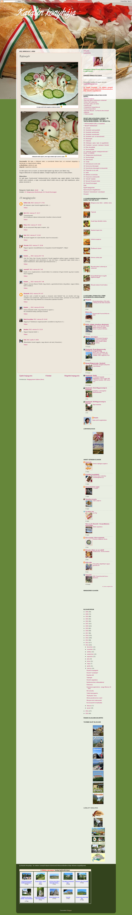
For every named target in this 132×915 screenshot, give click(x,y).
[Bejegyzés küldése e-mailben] (42, 190)
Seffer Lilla (27, 202)
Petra (25, 225)
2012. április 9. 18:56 (33, 339)
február (89, 705)
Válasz (25, 207)
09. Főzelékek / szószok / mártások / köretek (96, 145)
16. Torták (86, 161)
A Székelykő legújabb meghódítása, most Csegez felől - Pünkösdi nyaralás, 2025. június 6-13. (101, 379)
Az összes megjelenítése (107, 586)
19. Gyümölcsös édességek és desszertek (95, 168)
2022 (87, 621)
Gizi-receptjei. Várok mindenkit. (95, 537)
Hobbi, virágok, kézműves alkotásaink (97, 324)
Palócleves (90, 684)
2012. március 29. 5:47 (36, 293)
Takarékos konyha (91, 499)
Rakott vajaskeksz (98, 526)
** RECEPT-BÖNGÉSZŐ (90, 125)
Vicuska (26, 245)
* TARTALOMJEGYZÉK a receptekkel (94, 123)
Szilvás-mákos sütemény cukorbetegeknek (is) (99, 476)
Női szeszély (90, 690)
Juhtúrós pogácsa (89, 98)
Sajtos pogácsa (97, 500)
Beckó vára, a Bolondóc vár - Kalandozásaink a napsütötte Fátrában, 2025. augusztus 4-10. (101, 354)
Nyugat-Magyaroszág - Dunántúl (95, 363)
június (89, 661)
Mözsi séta (88, 312)
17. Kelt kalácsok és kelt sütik (92, 164)
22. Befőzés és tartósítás (91, 174)
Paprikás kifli (90, 675)
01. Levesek (87, 128)
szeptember (90, 654)
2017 (87, 633)
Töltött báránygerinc (92, 693)
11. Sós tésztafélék (89, 149)
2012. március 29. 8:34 (37, 307)
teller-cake (88, 562)
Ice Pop (95, 513)
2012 (87, 645)
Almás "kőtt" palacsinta (90, 102)
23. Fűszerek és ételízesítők (91, 177)
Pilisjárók (88, 299)
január (89, 708)
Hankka (26, 329)
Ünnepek (86, 194)
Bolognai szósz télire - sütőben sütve (101, 203)
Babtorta (86, 112)
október (89, 651)
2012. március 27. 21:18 (33, 235)
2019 (87, 628)
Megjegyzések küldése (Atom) (35, 379)
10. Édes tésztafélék (89, 147)
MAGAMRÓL (87, 53)
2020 (87, 626)
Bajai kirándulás (97, 404)
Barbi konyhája (28, 319)
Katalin (26, 256)
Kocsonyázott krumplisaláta (94, 702)
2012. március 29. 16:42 (40, 319)
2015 (87, 638)
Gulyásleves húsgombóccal (92, 107)
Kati (25, 235)
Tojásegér (89, 677)
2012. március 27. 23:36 (36, 245)
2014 (87, 640)
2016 (87, 635)
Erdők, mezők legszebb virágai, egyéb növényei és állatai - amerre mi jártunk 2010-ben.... (101, 327)
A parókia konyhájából (92, 474)
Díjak (85, 185)
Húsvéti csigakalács (92, 680)
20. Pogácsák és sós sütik (91, 170)
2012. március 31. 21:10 (36, 329)
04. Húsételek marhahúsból (91, 134)
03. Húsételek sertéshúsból (91, 132)
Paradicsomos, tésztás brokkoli (101, 551)
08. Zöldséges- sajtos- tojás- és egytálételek (96, 143)
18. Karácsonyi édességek (91, 166)
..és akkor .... (96, 488)
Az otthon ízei (89, 511)
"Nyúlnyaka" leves (92, 695)
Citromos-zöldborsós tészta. (100, 539)
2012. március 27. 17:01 (38, 202)
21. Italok (86, 172)
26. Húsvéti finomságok (49, 192)
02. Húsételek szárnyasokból (92, 130)
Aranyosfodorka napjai (92, 487)
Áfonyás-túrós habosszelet (94, 700)
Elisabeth (26, 293)
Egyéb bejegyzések (89, 187)
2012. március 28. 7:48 (37, 281)
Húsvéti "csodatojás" (92, 672)
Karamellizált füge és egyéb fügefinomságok (99, 276)
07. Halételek (87, 140)
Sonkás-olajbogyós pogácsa (100, 463)
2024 (87, 616)
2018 (87, 630)
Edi (25, 213)
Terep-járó (88, 575)
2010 (87, 713)
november (90, 649)
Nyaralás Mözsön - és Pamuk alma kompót (96, 110)
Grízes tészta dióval (90, 109)
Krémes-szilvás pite (96, 257)
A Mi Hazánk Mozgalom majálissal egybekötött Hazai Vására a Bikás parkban (101, 340)
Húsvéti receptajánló (92, 670)
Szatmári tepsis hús (96, 230)
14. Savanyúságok (89, 157)
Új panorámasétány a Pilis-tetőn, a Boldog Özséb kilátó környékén (101, 302)
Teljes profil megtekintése (99, 420)
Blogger (69, 910)
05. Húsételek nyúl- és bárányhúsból (94, 136)
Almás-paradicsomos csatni (94, 698)
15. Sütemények (88, 159)
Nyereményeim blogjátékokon (92, 189)
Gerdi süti (88, 462)
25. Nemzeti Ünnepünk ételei (92, 181)
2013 (87, 642)
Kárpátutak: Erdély (91, 375)
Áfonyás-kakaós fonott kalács (99, 285)
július (88, 659)
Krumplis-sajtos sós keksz (91, 103)
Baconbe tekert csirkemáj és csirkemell (95, 100)
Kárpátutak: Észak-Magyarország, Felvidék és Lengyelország (95, 350)
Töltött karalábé (88, 114)
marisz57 (26, 269)
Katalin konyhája (45, 13)
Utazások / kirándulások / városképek (94, 192)
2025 (87, 614)
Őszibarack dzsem (96, 248)
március (89, 668)
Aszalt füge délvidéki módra (98, 221)
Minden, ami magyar (91, 337)
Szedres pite (87, 105)
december (90, 647)
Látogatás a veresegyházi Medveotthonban (99, 391)
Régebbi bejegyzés (71, 376)
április (89, 666)
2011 (87, 711)
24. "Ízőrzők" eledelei (89, 179)
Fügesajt (93, 212)
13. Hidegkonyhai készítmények (33, 192)
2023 (87, 619)
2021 (87, 623)
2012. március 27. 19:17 (33, 213)
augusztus (90, 656)
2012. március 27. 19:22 (34, 225)
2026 (87, 611)
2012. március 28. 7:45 (36, 269)
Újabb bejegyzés (25, 376)
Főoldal (48, 376)
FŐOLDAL (86, 51)
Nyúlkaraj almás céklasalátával (95, 682)
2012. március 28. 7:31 (37, 256)
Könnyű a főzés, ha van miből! (94, 550)
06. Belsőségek (88, 138)
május (89, 663)
